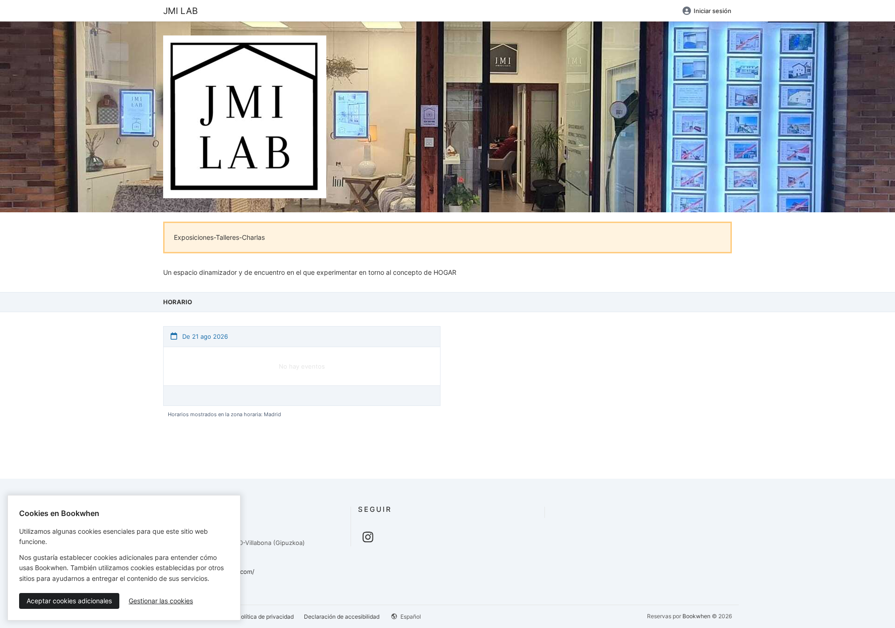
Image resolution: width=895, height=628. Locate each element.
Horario (177, 302)
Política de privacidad (265, 616)
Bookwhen (696, 616)
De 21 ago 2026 (204, 336)
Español (410, 616)
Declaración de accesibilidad (341, 616)
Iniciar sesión (712, 10)
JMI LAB (180, 10)
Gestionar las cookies (161, 601)
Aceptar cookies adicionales (69, 601)
